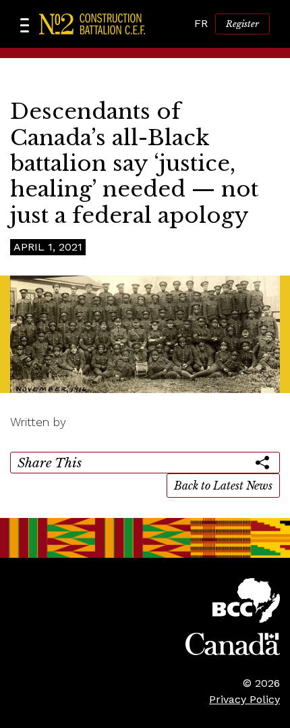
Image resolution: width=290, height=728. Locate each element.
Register (242, 24)
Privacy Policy (244, 699)
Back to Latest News (223, 485)
